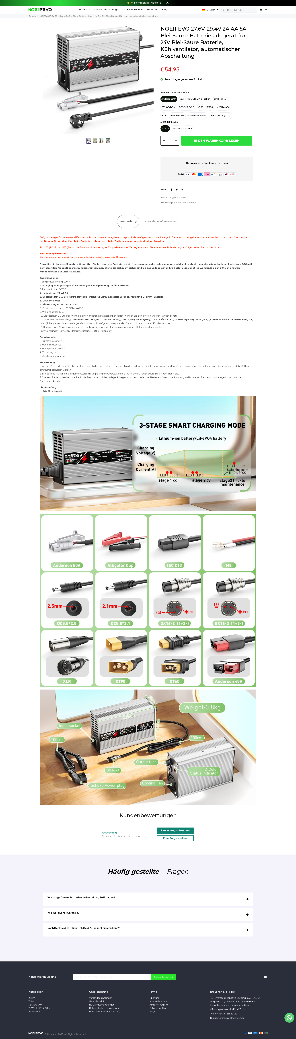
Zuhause (32, 16)
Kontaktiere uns (158, 1001)
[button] (210, 10)
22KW (32, 998)
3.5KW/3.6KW (36, 1004)
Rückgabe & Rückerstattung (104, 1011)
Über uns (154, 998)
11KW (31, 1001)
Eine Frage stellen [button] (175, 838)
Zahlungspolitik (158, 1008)
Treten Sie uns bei (163, 977)
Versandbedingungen (100, 998)
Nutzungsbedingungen (102, 1004)
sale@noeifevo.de (177, 197)
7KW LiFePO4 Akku (39, 1008)
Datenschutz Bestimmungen (105, 1008)
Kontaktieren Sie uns (185, 202)
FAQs (152, 1011)
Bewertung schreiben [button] (175, 830)
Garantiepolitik (96, 1001)
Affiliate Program (159, 1004)
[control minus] (162, 141)
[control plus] (177, 141)
